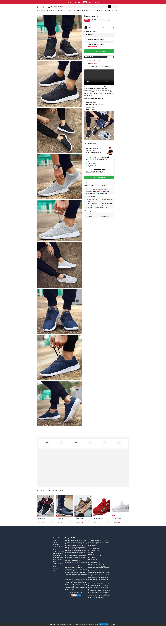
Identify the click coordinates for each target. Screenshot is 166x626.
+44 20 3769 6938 (100, 564)
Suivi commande (97, 10)
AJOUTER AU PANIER (99, 51)
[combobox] (79, 6)
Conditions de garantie (58, 557)
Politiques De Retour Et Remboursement (58, 554)
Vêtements (40, 10)
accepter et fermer (104, 624)
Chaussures (51, 10)
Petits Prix (72, 10)
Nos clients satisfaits (111, 10)
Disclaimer (55, 568)
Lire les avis (109, 182)
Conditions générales (57, 546)
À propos (55, 540)
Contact (54, 570)
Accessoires (61, 10)
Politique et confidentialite (56, 543)
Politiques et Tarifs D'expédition (57, 549)
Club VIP (55, 561)
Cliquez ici (103, 566)
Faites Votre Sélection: (89, 24)
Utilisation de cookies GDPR (57, 566)
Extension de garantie (58, 563)
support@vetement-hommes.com (101, 567)
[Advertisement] (83, 531)
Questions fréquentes (83, 10)
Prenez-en (91, 34)
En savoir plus (95, 624)
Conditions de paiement (58, 551)
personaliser (112, 624)
